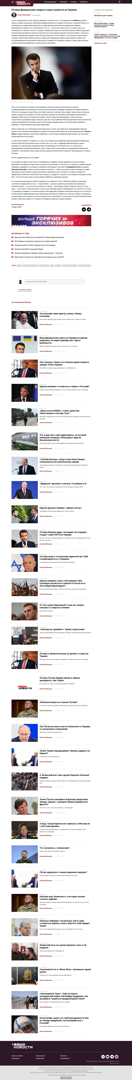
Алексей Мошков (46, 324)
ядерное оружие (84, 265)
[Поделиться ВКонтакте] (84, 209)
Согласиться (66, 1077)
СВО (51, 265)
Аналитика (40, 1058)
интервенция (44, 265)
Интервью (15, 1058)
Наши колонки (17, 1056)
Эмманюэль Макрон (70, 265)
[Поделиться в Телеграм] (89, 209)
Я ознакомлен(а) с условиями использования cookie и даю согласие (67, 1075)
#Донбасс (84, 2)
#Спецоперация (50, 2)
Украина (58, 265)
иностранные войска (30, 265)
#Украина (63, 2)
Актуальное (40, 1056)
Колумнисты (65, 1058)
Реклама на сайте (100, 43)
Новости (63, 1056)
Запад (19, 265)
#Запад (74, 2)
